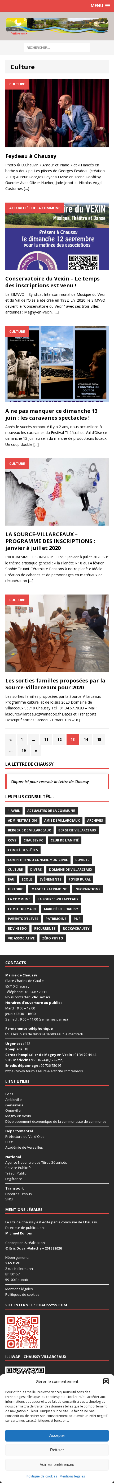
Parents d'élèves (23, 918)
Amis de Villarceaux (62, 820)
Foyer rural (80, 879)
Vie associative (21, 938)
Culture (15, 869)
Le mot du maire (22, 909)
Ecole (27, 879)
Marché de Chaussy (61, 909)
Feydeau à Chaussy (30, 156)
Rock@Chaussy (76, 928)
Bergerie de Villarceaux (29, 830)
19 (23, 750)
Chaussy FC (33, 840)
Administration (22, 820)
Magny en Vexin (18, 1116)
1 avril (14, 810)
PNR (77, 918)
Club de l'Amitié (65, 840)
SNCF (9, 1199)
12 (59, 739)
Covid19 (82, 860)
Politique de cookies (42, 1476)
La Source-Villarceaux (58, 899)
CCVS (12, 840)
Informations (87, 889)
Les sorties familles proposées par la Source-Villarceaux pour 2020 (55, 684)
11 (46, 739)
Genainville (14, 1104)
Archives (95, 820)
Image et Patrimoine (48, 889)
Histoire (15, 889)
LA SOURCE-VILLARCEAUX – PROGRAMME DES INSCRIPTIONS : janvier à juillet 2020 (50, 541)
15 (99, 739)
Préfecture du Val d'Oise (25, 1136)
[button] (106, 1381)
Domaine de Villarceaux (70, 869)
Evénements (50, 879)
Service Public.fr (18, 1167)
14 (86, 739)
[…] (26, 188)
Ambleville (13, 1099)
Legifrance (13, 1178)
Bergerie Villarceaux (77, 830)
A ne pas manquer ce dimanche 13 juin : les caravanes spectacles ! (51, 414)
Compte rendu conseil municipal (38, 860)
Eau (11, 879)
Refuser (57, 1450)
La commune (19, 899)
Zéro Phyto (52, 938)
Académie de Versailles (24, 1147)
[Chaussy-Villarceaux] (57, 26)
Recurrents (44, 928)
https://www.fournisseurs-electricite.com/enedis (44, 1071)
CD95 (9, 1141)
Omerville (13, 1110)
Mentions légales (72, 1476)
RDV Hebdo (17, 928)
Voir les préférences (57, 1464)
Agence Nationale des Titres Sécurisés (36, 1162)
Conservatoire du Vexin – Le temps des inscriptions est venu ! (52, 282)
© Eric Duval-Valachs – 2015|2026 (33, 1248)
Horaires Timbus (18, 1193)
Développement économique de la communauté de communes (56, 1121)
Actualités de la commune (51, 810)
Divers (36, 869)
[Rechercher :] (57, 47)
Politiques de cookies (22, 1294)
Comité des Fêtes (23, 850)
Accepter (57, 1435)
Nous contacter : (27, 997)
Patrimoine (56, 918)
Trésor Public (15, 1173)
